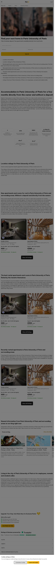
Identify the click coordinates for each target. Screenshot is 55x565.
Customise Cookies (20, 562)
